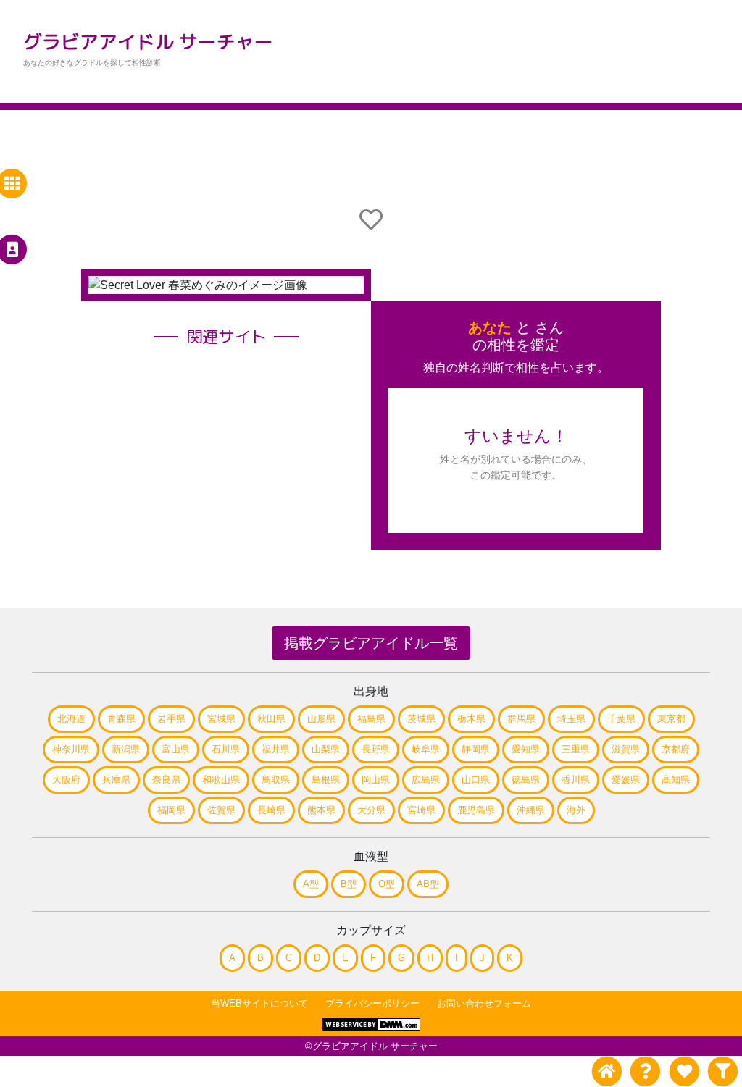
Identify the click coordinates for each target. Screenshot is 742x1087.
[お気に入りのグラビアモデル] (683, 1071)
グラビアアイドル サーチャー (148, 41)
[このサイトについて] (645, 1071)
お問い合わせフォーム (484, 1003)
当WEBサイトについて (259, 1003)
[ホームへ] (607, 1071)
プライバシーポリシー (372, 1003)
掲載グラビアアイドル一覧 (371, 643)
